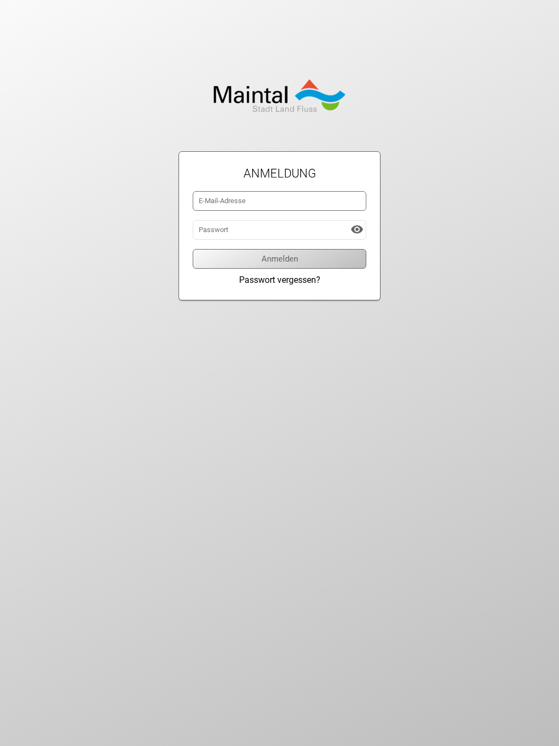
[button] (357, 229)
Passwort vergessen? (279, 280)
